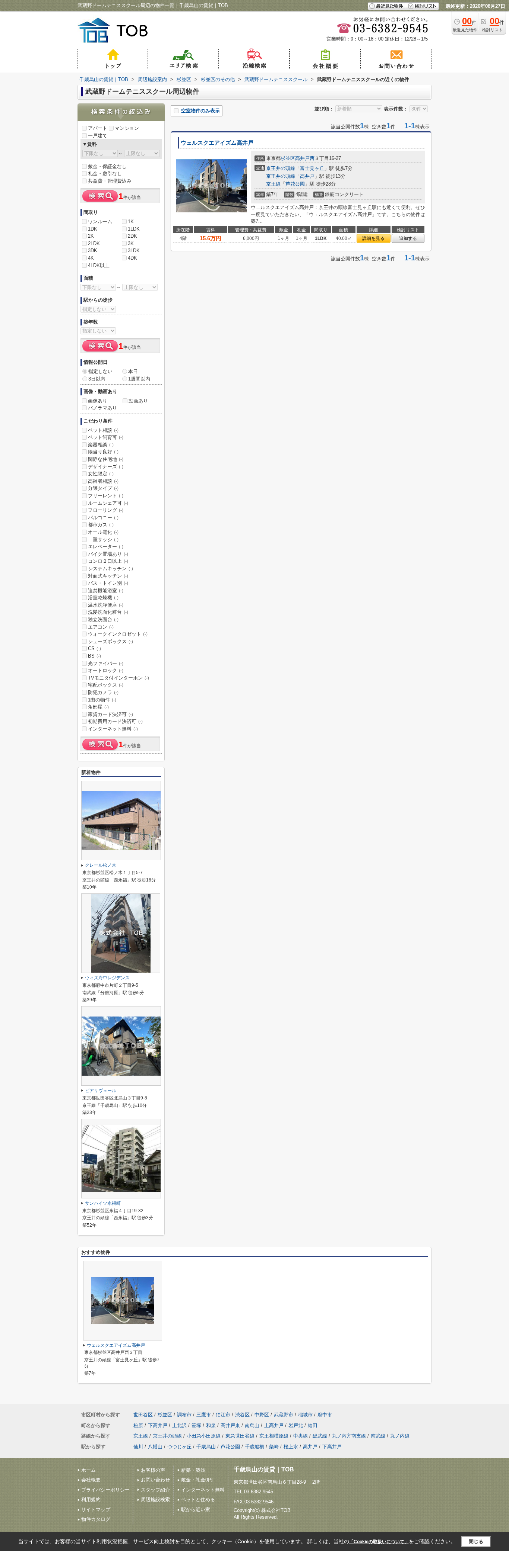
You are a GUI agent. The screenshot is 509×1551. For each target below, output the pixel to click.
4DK (132, 258)
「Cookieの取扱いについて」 (379, 1541)
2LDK (94, 243)
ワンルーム (100, 221)
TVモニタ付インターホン (118, 678)
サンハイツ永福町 (103, 1203)
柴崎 (274, 1446)
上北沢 (179, 1425)
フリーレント (105, 495)
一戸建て (97, 135)
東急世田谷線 (240, 1436)
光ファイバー (105, 663)
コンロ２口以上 (108, 561)
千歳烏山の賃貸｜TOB (264, 1469)
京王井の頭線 (280, 168)
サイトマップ (95, 1509)
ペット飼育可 (105, 437)
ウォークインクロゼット (118, 634)
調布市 (184, 1414)
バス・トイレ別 (108, 583)
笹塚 (196, 1425)
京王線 (273, 184)
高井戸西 (304, 158)
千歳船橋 (254, 1446)
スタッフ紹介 (155, 1490)
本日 (133, 371)
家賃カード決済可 (110, 714)
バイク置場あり (108, 554)
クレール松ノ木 (100, 865)
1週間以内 (139, 379)
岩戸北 (295, 1425)
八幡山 (155, 1446)
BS (94, 656)
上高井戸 (274, 1425)
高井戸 (307, 176)
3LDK (134, 250)
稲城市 (305, 1414)
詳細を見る (373, 238)
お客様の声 (153, 1470)
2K (91, 236)
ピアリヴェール (100, 1090)
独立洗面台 (103, 619)
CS (94, 648)
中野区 (262, 1414)
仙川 (138, 1446)
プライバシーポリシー (105, 1490)
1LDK (134, 229)
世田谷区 (143, 1414)
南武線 (378, 1436)
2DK (132, 236)
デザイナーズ (105, 466)
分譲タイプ (103, 488)
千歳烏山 (206, 1446)
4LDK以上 (99, 265)
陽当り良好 (103, 452)
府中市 (324, 1414)
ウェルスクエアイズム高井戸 (217, 143)
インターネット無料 (113, 729)
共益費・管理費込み (110, 181)
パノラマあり (102, 408)
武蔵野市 (283, 1414)
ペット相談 (103, 430)
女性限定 (101, 473)
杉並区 (288, 158)
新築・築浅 (193, 1470)
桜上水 (291, 1446)
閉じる (476, 1541)
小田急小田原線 (204, 1436)
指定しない (100, 371)
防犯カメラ (103, 692)
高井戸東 (230, 1425)
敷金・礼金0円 (197, 1480)
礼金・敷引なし (105, 173)
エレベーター (105, 546)
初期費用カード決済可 (115, 721)
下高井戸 (157, 1425)
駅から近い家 (195, 1509)
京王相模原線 (273, 1436)
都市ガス (101, 524)
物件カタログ (95, 1519)
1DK (92, 229)
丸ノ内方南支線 (349, 1436)
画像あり (97, 401)
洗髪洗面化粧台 (108, 612)
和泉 (211, 1425)
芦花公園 (295, 184)
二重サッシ (103, 539)
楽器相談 (101, 444)
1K (131, 221)
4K (91, 258)
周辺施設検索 (155, 1499)
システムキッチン (110, 568)
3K (131, 243)
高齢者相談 (103, 481)
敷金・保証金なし (107, 166)
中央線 (300, 1436)
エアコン (101, 627)
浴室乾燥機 (103, 597)
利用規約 (91, 1499)
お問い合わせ (155, 1480)
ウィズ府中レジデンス (107, 977)
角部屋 (98, 707)
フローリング (105, 510)
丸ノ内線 (400, 1436)
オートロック (105, 670)
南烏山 (252, 1425)
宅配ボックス (105, 685)
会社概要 (91, 1480)
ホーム (88, 1470)
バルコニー (103, 517)
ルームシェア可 (108, 503)
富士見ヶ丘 (312, 168)
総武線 (320, 1436)
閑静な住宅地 (105, 459)
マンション (127, 128)
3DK (92, 250)
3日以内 (96, 379)
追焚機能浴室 (105, 590)
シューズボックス (110, 641)
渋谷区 (242, 1414)
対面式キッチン (108, 576)
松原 (138, 1425)
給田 (312, 1425)
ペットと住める (198, 1499)
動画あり (138, 401)
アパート (97, 128)
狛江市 (223, 1414)
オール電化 (103, 532)
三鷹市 (203, 1414)
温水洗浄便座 (105, 605)
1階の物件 (102, 700)
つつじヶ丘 (179, 1446)
